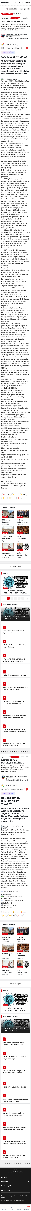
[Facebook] (10, 1171)
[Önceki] (14, 13)
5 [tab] (22, 598)
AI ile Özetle (10, 52)
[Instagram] (21, 1171)
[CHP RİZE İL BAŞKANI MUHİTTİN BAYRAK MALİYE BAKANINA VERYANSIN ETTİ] (15, 699)
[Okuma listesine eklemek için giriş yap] (27, 48)
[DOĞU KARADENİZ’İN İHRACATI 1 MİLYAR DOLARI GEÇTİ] (23, 550)
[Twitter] (15, 1171)
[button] (21, 9)
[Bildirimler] (28, 9)
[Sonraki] (16, 13)
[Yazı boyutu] (16, 2)
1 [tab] (8, 598)
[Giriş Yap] (25, 9)
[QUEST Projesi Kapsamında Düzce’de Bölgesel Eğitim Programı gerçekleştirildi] (8, 534)
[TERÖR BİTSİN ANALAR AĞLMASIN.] (15, 670)
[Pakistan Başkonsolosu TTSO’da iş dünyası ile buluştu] (23, 517)
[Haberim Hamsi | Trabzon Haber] (11, 9)
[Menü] (3, 9)
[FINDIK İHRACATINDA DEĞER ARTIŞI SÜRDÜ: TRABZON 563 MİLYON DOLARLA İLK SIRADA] (23, 534)
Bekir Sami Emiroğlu (13, 35)
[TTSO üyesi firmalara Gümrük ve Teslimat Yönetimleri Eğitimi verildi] (8, 550)
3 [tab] (15, 598)
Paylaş (28, 2)
